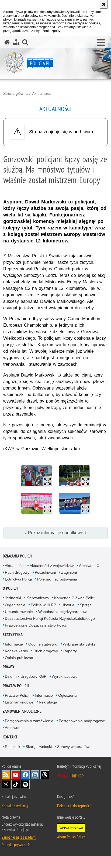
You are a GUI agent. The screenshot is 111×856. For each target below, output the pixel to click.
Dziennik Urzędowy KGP (25, 676)
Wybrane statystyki (79, 644)
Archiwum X (89, 565)
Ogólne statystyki (42, 644)
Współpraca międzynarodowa (63, 611)
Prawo (8, 667)
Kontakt (10, 737)
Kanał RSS (6, 774)
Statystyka (13, 634)
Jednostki (13, 598)
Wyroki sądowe (65, 676)
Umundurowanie (19, 611)
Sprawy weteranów (73, 746)
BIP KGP (78, 776)
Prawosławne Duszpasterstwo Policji (36, 625)
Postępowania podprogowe (82, 721)
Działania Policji (17, 556)
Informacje (14, 644)
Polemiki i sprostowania (57, 579)
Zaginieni (69, 572)
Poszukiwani (45, 572)
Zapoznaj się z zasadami (19, 837)
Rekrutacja (48, 702)
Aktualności (41, 93)
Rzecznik (12, 746)
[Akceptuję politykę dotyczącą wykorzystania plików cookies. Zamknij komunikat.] (104, 4)
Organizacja (15, 605)
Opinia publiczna (19, 658)
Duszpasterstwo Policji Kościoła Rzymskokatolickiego (50, 618)
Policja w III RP (43, 605)
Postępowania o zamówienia (29, 721)
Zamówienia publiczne (22, 711)
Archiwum (13, 727)
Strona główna (15, 93)
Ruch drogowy (17, 572)
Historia (67, 605)
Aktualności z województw (52, 565)
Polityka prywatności (16, 844)
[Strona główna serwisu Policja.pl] (7, 42)
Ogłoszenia (67, 695)
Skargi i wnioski (39, 746)
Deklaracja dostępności (74, 805)
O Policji (10, 588)
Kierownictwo (37, 598)
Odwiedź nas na (15, 774)
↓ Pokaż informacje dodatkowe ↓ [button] (55, 532)
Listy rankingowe (19, 702)
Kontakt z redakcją (15, 805)
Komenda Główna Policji (74, 598)
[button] (101, 42)
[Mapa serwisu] (16, 42)
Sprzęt (85, 605)
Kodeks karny (16, 651)
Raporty (70, 651)
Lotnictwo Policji (18, 579)
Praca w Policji (16, 686)
